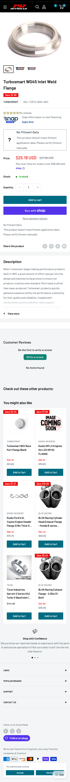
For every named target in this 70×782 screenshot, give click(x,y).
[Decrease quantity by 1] (19, 187)
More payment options (35, 218)
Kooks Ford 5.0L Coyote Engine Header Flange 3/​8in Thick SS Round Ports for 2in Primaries (19, 522)
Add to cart (35, 199)
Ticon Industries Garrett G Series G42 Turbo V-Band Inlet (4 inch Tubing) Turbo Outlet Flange (18, 594)
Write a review (35, 357)
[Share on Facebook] (44, 246)
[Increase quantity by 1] (37, 187)
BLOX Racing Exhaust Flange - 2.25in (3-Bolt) (50, 593)
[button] (52, 7)
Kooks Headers (46, 441)
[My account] (44, 7)
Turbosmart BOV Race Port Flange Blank (19, 447)
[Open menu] (5, 7)
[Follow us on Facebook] (5, 731)
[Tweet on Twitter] (57, 246)
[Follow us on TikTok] (18, 731)
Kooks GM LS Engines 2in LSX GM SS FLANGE (50, 449)
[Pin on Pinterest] (51, 246)
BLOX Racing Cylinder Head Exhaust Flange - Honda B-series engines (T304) (50, 522)
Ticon (10, 585)
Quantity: (8, 187)
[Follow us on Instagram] (12, 731)
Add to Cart (19, 472)
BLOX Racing (45, 513)
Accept (20, 772)
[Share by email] (64, 246)
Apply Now (28, 121)
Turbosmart (10, 102)
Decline (50, 772)
